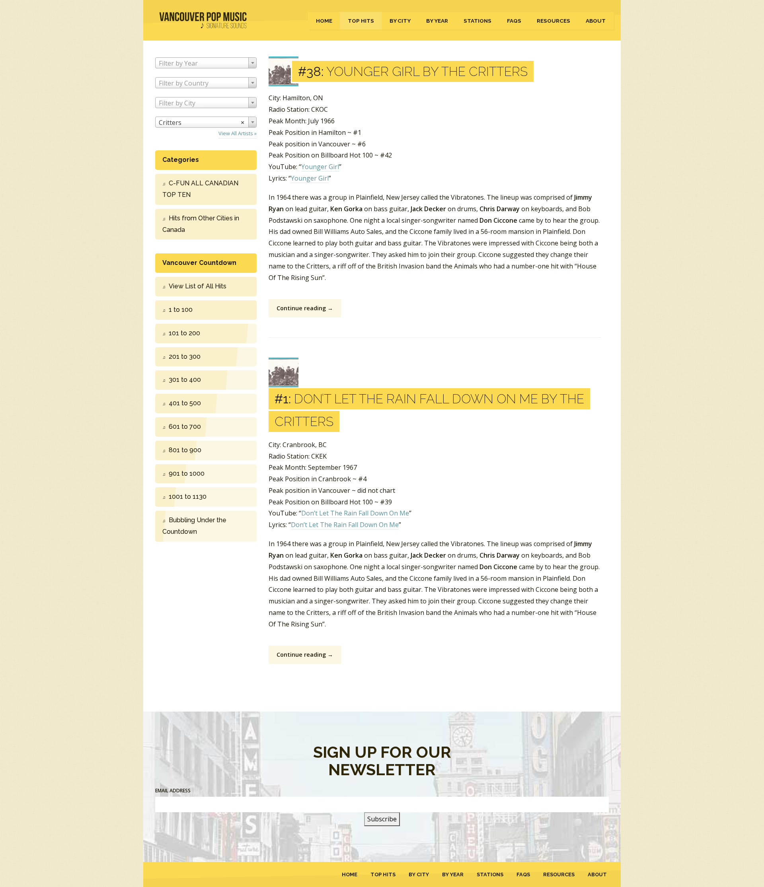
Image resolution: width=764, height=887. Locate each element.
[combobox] (206, 62)
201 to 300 (185, 356)
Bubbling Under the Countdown (194, 525)
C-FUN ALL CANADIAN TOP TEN (200, 188)
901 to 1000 (187, 473)
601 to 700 (185, 426)
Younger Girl (320, 166)
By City (400, 21)
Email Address (173, 790)
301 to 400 (185, 379)
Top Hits (361, 21)
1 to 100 (181, 309)
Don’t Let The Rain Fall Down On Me (355, 513)
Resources (553, 21)
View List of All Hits (197, 286)
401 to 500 (185, 403)
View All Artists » (237, 133)
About (596, 21)
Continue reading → (305, 308)
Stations (477, 21)
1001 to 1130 (188, 496)
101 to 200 (184, 333)
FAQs (514, 21)
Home (324, 21)
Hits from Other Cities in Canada (200, 223)
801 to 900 (185, 450)
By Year (437, 21)
